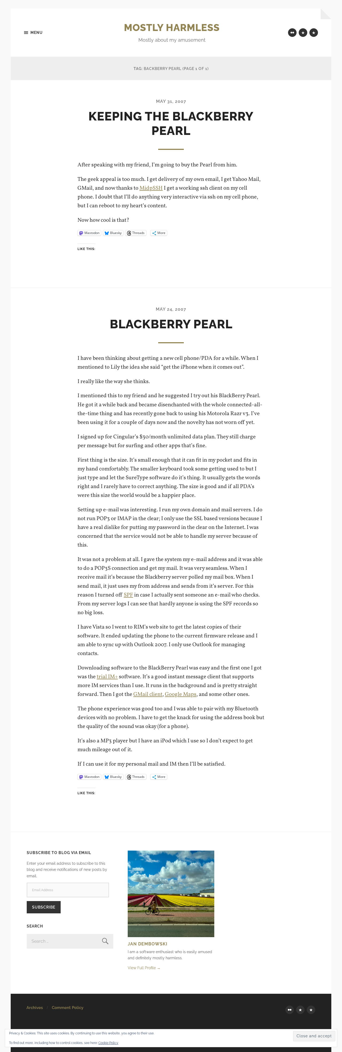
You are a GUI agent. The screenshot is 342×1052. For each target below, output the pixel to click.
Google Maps (180, 694)
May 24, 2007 (171, 309)
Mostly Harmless (172, 27)
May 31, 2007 (171, 101)
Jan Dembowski (148, 943)
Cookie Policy (108, 1043)
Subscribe (43, 907)
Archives (34, 1007)
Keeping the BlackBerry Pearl (171, 123)
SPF (128, 595)
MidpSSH (151, 188)
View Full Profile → (144, 967)
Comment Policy (67, 1007)
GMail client (147, 694)
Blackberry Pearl (171, 324)
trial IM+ (107, 677)
